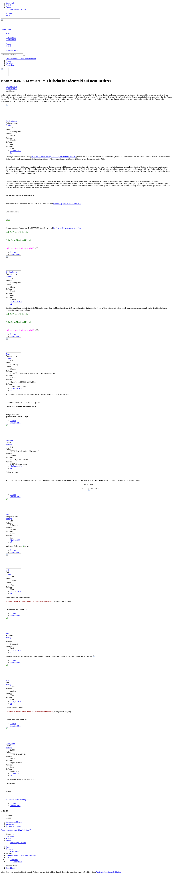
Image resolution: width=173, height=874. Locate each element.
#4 (11, 468)
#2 (11, 304)
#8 (11, 704)
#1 (11, 153)
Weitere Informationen (104, 872)
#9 (11, 775)
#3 (11, 390)
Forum (8, 44)
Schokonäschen (11, 87)
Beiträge (9, 125)
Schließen (117, 872)
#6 (11, 593)
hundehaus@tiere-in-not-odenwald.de (67, 204)
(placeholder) (15, 851)
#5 (11, 542)
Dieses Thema (6, 29)
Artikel (8, 46)
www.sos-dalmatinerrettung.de (17, 800)
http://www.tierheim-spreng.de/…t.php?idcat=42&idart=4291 (53, 157)
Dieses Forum (11, 40)
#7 (11, 652)
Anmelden (9, 13)
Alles (8, 33)
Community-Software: (16, 830)
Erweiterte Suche (12, 50)
